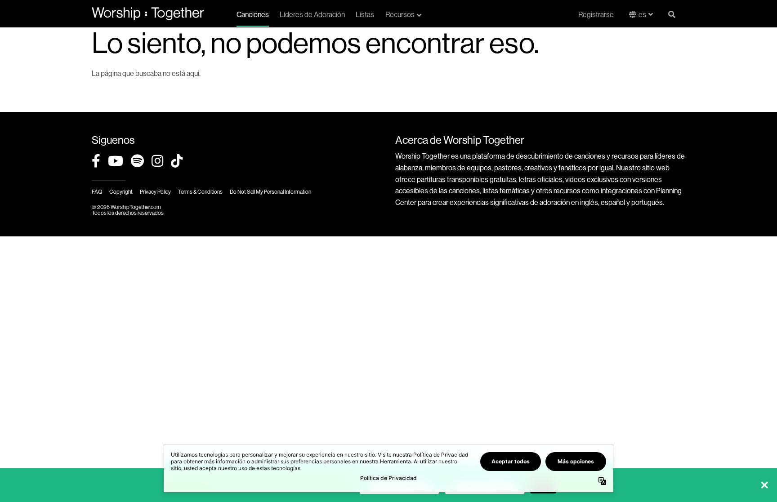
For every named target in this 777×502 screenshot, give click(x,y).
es (642, 14)
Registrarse (596, 14)
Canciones (253, 14)
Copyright (121, 192)
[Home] (148, 13)
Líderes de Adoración (312, 14)
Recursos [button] (400, 14)
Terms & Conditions (200, 192)
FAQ (97, 192)
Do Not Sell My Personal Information (270, 192)
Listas (365, 14)
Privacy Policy (155, 192)
